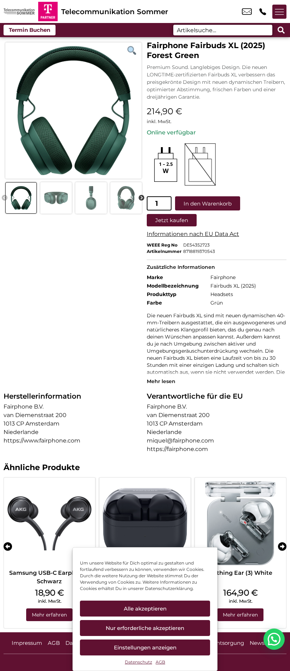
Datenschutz (138, 662)
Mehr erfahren (49, 615)
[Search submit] (281, 30)
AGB (160, 662)
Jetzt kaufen (171, 220)
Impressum (27, 643)
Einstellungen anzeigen (145, 647)
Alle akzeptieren (145, 608)
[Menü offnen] (279, 12)
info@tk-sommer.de (247, 11)
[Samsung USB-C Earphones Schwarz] (49, 523)
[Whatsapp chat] (274, 639)
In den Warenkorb (208, 203)
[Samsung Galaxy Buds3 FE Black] (145, 523)
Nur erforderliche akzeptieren (145, 628)
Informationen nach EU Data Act (193, 234)
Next (141, 198)
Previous (4, 198)
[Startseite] (19, 11)
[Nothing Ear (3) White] (240, 523)
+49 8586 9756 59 (262, 11)
